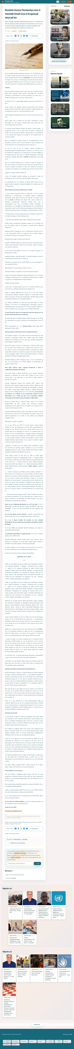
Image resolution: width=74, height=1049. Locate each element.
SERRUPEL (37, 1024)
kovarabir (24, 839)
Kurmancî (14, 31)
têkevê (14, 878)
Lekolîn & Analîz (22, 31)
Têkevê (62, 1)
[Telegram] (24, 36)
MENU (70, 1)
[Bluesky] (27, 36)
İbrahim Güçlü (17, 839)
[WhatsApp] (21, 36)
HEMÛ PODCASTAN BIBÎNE (59, 61)
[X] (18, 36)
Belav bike (66, 13)
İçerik (65, 11)
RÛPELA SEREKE (15, 857)
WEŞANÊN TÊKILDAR (20, 853)
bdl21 (71, 1034)
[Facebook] (16, 36)
